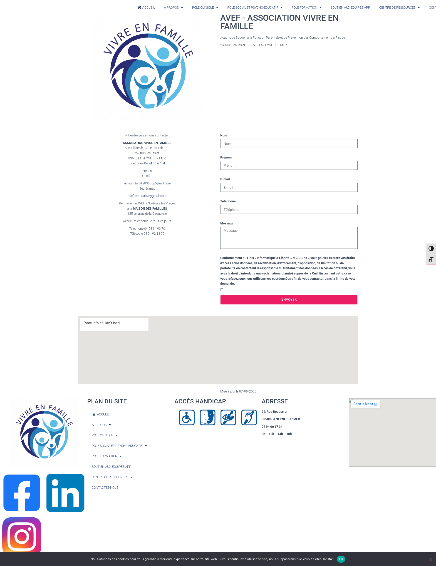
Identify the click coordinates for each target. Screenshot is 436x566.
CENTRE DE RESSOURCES (397, 7)
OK (341, 559)
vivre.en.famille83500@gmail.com (147, 183)
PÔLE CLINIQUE (203, 7)
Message (226, 223)
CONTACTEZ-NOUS (105, 487)
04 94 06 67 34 (154, 163)
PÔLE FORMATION (304, 7)
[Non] (430, 559)
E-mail (225, 179)
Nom (223, 135)
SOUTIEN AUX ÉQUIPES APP (350, 7)
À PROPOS (171, 7)
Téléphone (228, 201)
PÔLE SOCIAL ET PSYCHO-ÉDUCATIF (252, 7)
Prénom (226, 157)
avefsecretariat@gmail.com (147, 196)
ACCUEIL (148, 7)
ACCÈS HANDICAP (200, 401)
